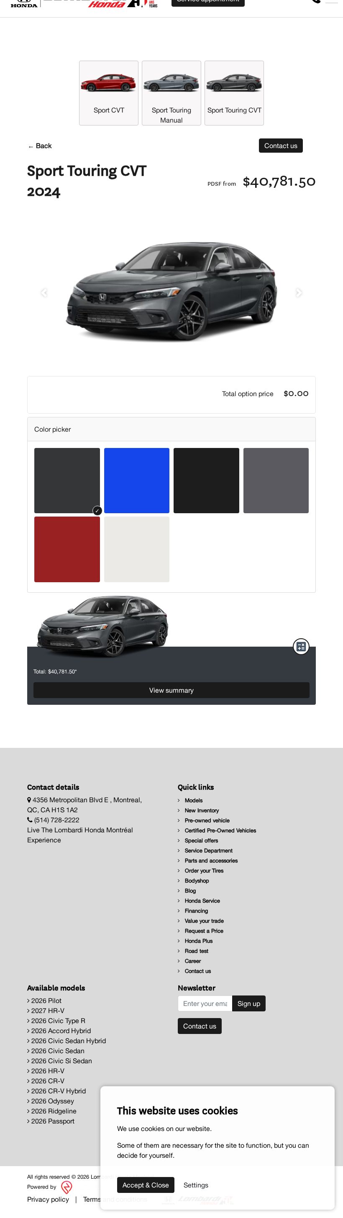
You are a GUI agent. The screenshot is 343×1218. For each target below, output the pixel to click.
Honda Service (201, 901)
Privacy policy (48, 1199)
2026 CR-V (47, 1081)
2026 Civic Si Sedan (61, 1060)
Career (192, 961)
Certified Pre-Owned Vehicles (219, 830)
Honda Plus (197, 941)
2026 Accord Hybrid (60, 1030)
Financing (195, 911)
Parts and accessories (210, 860)
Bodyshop (196, 881)
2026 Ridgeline (53, 1111)
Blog (189, 891)
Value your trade (203, 921)
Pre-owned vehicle (206, 820)
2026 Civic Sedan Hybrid (68, 1040)
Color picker (52, 429)
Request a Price (203, 931)
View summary (171, 690)
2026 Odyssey (52, 1101)
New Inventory (201, 810)
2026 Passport (52, 1121)
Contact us (280, 145)
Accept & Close (146, 1185)
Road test (195, 951)
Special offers (200, 840)
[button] (44, 293)
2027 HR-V (47, 1010)
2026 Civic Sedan (57, 1050)
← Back (39, 145)
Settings (196, 1185)
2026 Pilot (45, 1000)
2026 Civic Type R (57, 1020)
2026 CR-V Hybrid (58, 1091)
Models (192, 800)
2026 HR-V (47, 1071)
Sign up (249, 1003)
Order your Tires (203, 870)
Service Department (208, 850)
